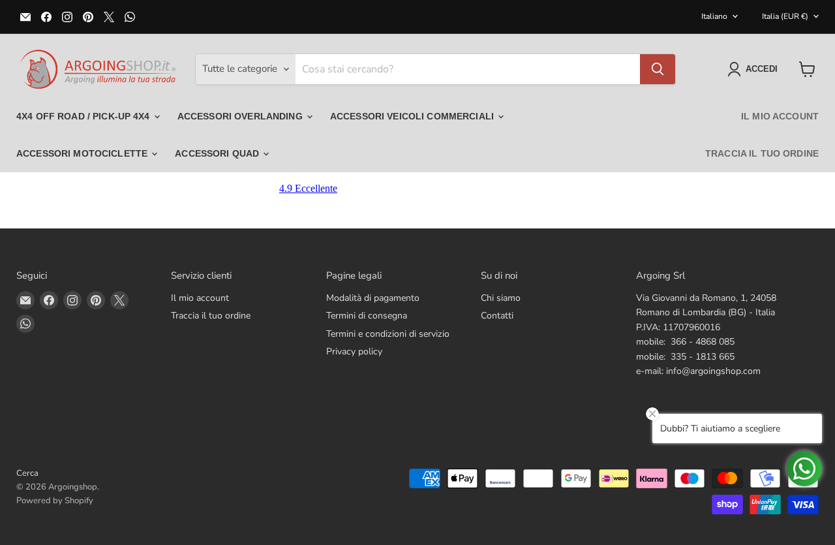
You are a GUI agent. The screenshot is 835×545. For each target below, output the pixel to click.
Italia (785, 16)
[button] (755, 69)
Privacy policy (354, 351)
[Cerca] (657, 69)
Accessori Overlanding (241, 116)
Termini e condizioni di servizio (387, 334)
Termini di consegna (366, 315)
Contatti (497, 315)
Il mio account (780, 116)
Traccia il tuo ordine (762, 153)
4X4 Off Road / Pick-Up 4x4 (84, 116)
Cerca (27, 473)
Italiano (714, 16)
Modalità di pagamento (372, 298)
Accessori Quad (218, 153)
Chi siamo (501, 298)
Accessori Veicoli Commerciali (413, 116)
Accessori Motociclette (83, 153)
